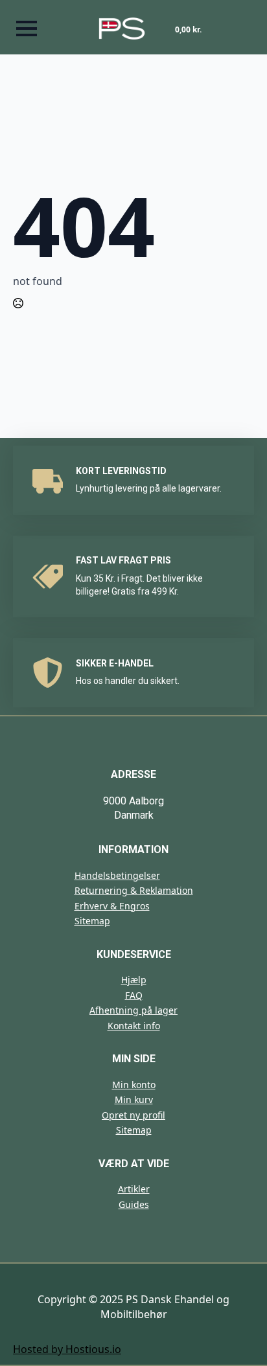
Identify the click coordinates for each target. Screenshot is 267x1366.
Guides (134, 1204)
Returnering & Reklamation (134, 890)
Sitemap (92, 921)
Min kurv (134, 1099)
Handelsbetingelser (117, 875)
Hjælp (133, 979)
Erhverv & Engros (112, 906)
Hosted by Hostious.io (67, 1349)
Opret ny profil (133, 1115)
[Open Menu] (26, 28)
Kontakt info (134, 1025)
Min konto (134, 1084)
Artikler (134, 1189)
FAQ (134, 995)
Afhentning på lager (133, 1010)
